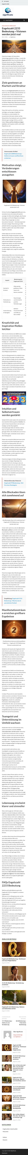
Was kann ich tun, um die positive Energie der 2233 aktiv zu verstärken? (14, 905)
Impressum (4, 1153)
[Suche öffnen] (24, 20)
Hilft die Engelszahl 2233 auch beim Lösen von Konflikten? (13, 928)
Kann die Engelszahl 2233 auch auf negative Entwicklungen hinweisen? (13, 901)
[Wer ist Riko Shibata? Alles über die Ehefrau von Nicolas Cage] (7, 1114)
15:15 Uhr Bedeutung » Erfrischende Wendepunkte (19, 1106)
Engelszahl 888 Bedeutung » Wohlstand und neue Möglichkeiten (14, 959)
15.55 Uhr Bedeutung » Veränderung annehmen (19, 1057)
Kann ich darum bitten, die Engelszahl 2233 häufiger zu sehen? (13, 932)
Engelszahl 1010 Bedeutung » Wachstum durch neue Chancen (19, 1097)
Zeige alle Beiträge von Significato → (17, 1035)
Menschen (5, 1131)
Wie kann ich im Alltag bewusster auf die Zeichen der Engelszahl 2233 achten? (12, 897)
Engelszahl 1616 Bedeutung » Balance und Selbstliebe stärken (13, 1007)
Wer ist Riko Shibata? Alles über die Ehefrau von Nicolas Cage (19, 1116)
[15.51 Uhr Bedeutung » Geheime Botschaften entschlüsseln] (7, 1087)
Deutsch (5, 1140)
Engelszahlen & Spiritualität (9, 25)
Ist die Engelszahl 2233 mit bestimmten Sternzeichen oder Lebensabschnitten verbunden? (12, 910)
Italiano (5, 1137)
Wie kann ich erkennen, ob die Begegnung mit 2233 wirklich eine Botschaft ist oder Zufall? (14, 915)
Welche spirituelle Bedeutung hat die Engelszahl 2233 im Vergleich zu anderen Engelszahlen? (13, 892)
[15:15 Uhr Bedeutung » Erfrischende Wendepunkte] (7, 1105)
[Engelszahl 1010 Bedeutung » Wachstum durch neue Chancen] (7, 1096)
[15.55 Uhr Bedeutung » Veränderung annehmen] (14, 974)
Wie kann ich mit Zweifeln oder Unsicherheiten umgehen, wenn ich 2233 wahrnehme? (13, 919)
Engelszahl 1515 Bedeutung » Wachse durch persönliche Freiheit (13, 601)
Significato (13, 37)
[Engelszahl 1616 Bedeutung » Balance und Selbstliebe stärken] (14, 998)
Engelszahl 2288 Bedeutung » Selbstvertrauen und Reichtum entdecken (13, 156)
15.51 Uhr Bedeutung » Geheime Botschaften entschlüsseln (19, 1088)
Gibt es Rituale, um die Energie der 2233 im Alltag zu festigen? (13, 924)
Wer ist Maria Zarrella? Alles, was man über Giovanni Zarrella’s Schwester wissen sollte (19, 1068)
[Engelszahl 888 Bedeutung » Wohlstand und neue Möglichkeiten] (14, 950)
